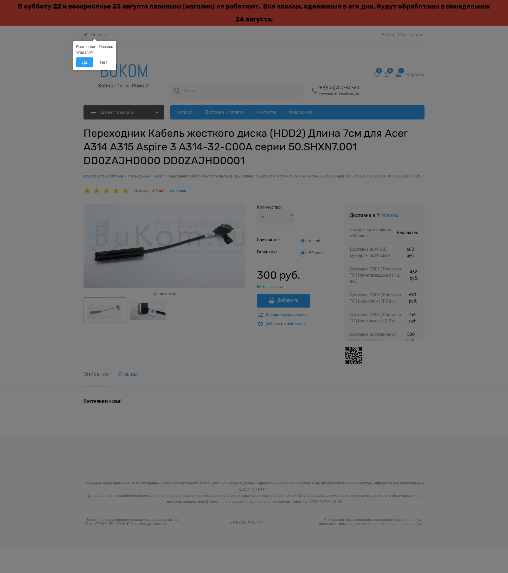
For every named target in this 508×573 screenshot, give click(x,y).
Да (84, 62)
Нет (103, 62)
